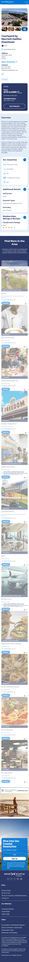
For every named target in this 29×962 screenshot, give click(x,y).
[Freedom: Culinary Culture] (14, 405)
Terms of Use (5, 893)
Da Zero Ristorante (7, 730)
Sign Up (14, 858)
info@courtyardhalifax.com (9, 70)
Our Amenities (10, 159)
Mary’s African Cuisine (7, 338)
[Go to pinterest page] (21, 879)
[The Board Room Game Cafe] (14, 362)
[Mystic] (14, 537)
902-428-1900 (5, 67)
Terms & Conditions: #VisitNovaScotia (14, 895)
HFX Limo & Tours (6, 599)
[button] (25, 2)
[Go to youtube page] (18, 879)
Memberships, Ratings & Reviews (11, 217)
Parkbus (3, 293)
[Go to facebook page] (2, 75)
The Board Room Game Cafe (9, 381)
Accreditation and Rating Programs (13, 925)
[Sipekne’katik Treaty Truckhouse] (14, 625)
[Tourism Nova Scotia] (7, 2)
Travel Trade (5, 914)
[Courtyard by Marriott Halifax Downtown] (14, 17)
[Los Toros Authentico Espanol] (14, 668)
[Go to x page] (14, 879)
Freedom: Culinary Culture (9, 424)
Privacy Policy (6, 890)
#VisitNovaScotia (22, 791)
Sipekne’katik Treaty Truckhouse (11, 644)
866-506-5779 (5, 68)
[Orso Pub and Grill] (14, 754)
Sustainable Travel (7, 930)
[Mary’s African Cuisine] (14, 319)
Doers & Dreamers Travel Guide (11, 927)
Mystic (3, 556)
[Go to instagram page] (8, 879)
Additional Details (12, 189)
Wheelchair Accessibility (9, 932)
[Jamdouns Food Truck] (14, 493)
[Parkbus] (14, 274)
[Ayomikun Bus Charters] (14, 448)
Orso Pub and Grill (6, 773)
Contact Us (5, 898)
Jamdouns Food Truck (7, 511)
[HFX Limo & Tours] (14, 580)
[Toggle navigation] (27, 2)
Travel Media (5, 911)
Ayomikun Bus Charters (8, 467)
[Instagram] (2, 792)
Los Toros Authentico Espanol (10, 687)
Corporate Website (7, 909)
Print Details (4, 79)
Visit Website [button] (14, 106)
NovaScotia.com (7, 955)
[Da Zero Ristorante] (14, 711)
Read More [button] (5, 303)
